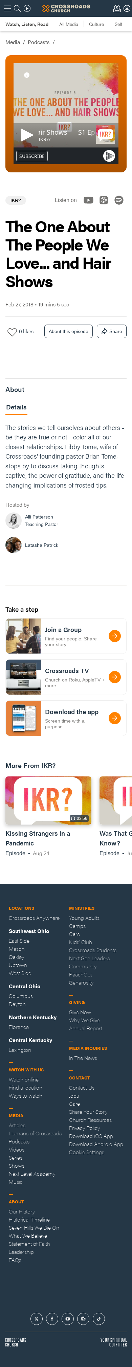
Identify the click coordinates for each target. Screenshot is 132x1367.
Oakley (16, 957)
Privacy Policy (84, 1128)
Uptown (18, 965)
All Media (68, 24)
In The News (83, 1058)
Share (115, 331)
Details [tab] (16, 406)
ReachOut (80, 974)
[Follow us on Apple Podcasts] (105, 206)
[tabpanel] (66, 490)
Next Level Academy (32, 1173)
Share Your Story (88, 1111)
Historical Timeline (29, 1219)
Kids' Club (80, 942)
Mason (17, 949)
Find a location (25, 1087)
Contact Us (81, 1087)
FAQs (15, 1260)
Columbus (21, 996)
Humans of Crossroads (35, 1133)
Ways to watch (25, 1095)
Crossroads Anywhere (34, 918)
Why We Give (84, 1020)
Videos (16, 1149)
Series (15, 1157)
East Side (19, 940)
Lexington (20, 1050)
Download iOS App (91, 1136)
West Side (20, 973)
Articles (17, 1125)
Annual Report (85, 1028)
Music (16, 1182)
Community (83, 966)
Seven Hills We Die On (34, 1227)
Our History (22, 1211)
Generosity (81, 982)
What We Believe (28, 1235)
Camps (77, 926)
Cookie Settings (86, 1152)
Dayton (17, 1004)
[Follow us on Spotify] (121, 206)
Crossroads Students (92, 950)
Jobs (74, 1095)
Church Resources (90, 1120)
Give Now (80, 1012)
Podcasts (39, 42)
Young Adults (84, 918)
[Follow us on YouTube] (90, 206)
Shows (16, 1165)
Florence (19, 1027)
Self (118, 24)
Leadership (21, 1252)
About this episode (68, 331)
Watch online (24, 1079)
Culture (96, 24)
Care (74, 934)
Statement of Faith (29, 1243)
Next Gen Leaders (89, 958)
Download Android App (96, 1144)
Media (12, 42)
